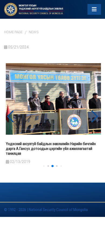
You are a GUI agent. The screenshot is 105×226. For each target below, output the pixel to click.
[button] (94, 116)
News (34, 32)
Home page (13, 32)
